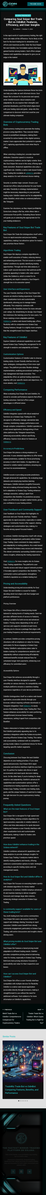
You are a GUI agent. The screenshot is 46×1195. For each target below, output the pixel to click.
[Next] (40, 1069)
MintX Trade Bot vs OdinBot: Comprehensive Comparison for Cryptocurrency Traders (12, 1016)
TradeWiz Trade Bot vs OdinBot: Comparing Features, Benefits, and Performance (21, 1089)
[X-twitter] (13, 1171)
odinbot (17, 29)
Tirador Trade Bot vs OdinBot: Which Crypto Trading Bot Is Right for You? (34, 1016)
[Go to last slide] (6, 1069)
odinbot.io (29, 173)
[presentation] (23, 1061)
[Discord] (21, 1171)
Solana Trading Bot (23, 15)
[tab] (18, 1100)
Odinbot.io (7, 321)
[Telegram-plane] (29, 1171)
